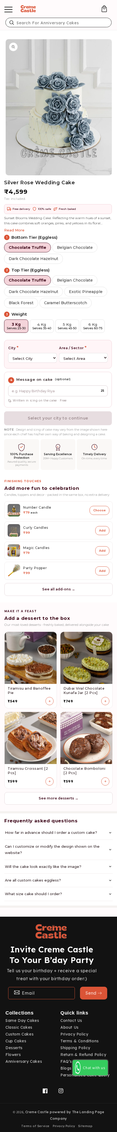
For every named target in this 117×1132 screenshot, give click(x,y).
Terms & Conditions (79, 1041)
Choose (99, 510)
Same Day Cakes (22, 1020)
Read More (14, 230)
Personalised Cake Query (85, 1075)
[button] (104, 9)
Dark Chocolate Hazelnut (33, 258)
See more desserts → (58, 798)
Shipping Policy (75, 1047)
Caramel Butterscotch (65, 302)
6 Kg (92, 326)
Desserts (14, 1047)
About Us (69, 1027)
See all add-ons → (58, 589)
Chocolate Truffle (27, 247)
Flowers (13, 1054)
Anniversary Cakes (23, 1061)
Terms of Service (35, 1126)
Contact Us (71, 1020)
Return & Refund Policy (83, 1054)
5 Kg (67, 326)
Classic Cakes (18, 1027)
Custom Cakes (19, 1034)
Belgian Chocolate (75, 247)
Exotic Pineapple (86, 291)
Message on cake (34, 379)
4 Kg (41, 326)
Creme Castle (37, 1112)
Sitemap (85, 1126)
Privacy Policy (74, 1034)
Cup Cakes (15, 1041)
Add (102, 530)
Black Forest (21, 302)
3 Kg (16, 326)
